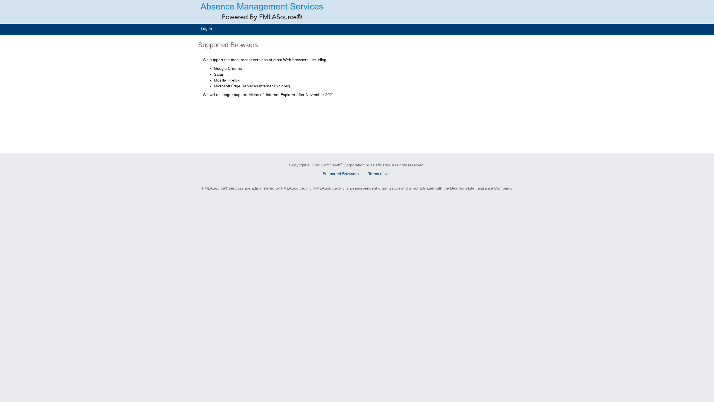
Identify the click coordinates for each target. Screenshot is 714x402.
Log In (206, 28)
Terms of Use (380, 173)
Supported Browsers (341, 173)
